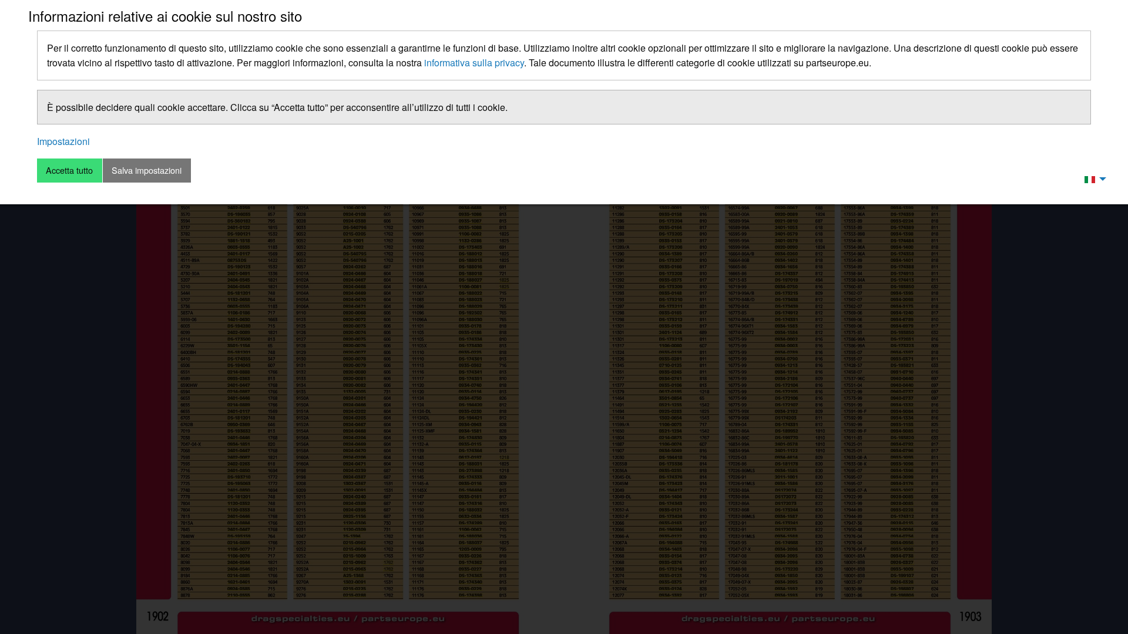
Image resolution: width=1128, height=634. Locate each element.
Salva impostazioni (147, 170)
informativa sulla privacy (474, 62)
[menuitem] (1092, 178)
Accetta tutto (69, 170)
